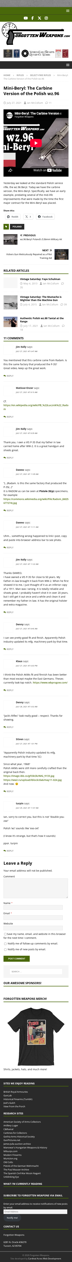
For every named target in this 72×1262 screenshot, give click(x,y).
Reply (10, 376)
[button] (67, 10)
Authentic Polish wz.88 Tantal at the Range (42, 320)
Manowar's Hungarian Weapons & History (25, 1147)
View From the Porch (14, 1106)
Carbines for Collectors (15, 1132)
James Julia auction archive (17, 1144)
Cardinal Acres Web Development (44, 1258)
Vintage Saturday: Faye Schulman (40, 279)
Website (8, 923)
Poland (17, 226)
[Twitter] (39, 18)
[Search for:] (36, 972)
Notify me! (12, 1217)
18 (21, 329)
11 (50, 102)
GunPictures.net (11, 1140)
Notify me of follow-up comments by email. (33, 943)
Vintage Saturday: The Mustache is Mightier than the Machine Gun (41, 298)
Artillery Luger (10, 1125)
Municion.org (10, 1158)
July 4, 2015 (30, 304)
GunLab (7, 1095)
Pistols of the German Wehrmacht (21, 1165)
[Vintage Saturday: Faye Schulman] (10, 283)
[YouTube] (26, 18)
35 (21, 287)
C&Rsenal (8, 1129)
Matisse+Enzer (24, 388)
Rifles (20, 75)
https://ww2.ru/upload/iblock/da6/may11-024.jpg (32, 780)
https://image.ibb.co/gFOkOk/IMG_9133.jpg (28, 776)
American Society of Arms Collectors (22, 1122)
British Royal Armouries (15, 1092)
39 (65, 304)
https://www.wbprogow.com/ (50, 682)
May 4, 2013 (30, 283)
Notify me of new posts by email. (27, 949)
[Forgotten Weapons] (36, 44)
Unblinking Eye (11, 1177)
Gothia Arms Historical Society (19, 1136)
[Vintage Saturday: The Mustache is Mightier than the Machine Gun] (10, 302)
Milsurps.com (10, 1151)
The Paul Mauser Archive (16, 1169)
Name (7, 903)
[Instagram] (46, 18)
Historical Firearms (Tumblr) (17, 1099)
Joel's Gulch (9, 1102)
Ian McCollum (35, 102)
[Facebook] (33, 18)
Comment (9, 876)
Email (7, 913)
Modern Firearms (12, 1154)
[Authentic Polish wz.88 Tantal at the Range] (10, 322)
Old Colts (8, 1162)
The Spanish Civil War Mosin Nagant (22, 1173)
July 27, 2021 (14, 102)
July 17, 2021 (30, 325)
